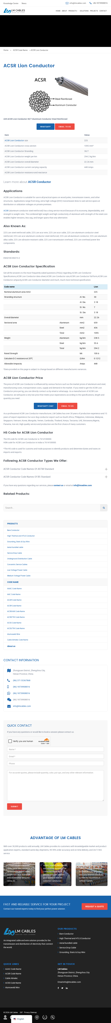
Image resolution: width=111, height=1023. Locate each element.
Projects (94, 11)
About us (11, 646)
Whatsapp (45, 126)
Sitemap (33, 1012)
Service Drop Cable (14, 553)
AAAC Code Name (14, 588)
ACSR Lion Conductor (14, 140)
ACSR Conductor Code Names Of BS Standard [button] (26, 476)
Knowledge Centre (10, 3)
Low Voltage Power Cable (17, 570)
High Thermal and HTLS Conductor (21, 536)
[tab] (55, 469)
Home (58, 11)
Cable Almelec (11, 978)
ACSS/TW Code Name (16, 628)
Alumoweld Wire (13, 634)
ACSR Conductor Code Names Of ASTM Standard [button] (28, 468)
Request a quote (94, 906)
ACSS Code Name (14, 623)
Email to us (65, 126)
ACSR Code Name (20, 50)
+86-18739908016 (100, 3)
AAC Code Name (13, 594)
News (24, 3)
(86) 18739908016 (21, 686)
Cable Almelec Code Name (17, 640)
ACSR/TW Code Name (16, 617)
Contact (103, 11)
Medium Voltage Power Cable (18, 575)
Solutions (84, 11)
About (64, 11)
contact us (58, 485)
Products (73, 11)
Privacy (27, 1012)
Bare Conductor (13, 530)
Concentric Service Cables (17, 564)
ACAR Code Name (14, 600)
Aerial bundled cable (15, 547)
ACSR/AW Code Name (16, 611)
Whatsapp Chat (45, 406)
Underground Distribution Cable (19, 558)
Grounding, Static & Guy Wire (18, 541)
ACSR (6, 210)
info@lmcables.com (78, 3)
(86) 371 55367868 (21, 680)
